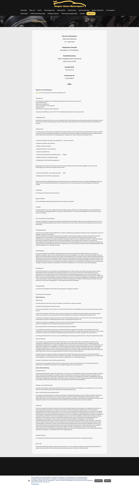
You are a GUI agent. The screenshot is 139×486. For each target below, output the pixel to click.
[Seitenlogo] (69, 4)
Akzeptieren (98, 480)
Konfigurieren (35, 484)
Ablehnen (107, 480)
